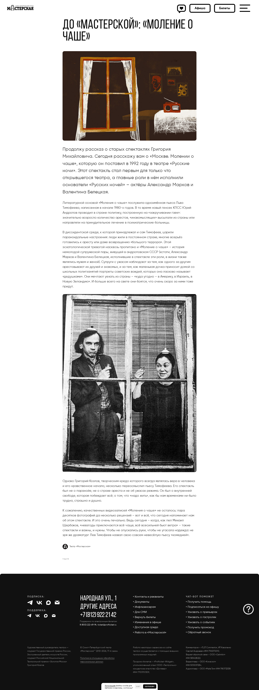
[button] (224, 8)
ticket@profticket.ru (107, 625)
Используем (110, 686)
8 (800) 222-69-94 (88, 625)
